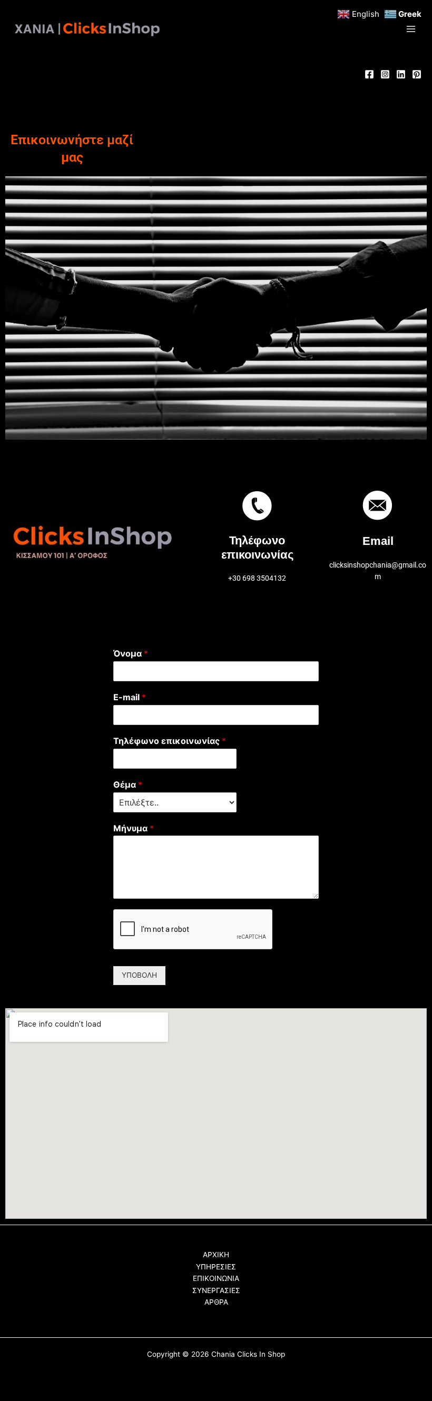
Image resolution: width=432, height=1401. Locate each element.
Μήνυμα (133, 828)
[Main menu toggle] (411, 29)
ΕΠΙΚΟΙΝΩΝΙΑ (216, 1278)
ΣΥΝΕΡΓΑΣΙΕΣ (216, 1290)
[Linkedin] (401, 74)
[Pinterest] (416, 74)
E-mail (129, 697)
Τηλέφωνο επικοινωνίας (169, 741)
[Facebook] (369, 74)
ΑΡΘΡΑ (216, 1302)
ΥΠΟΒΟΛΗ (139, 975)
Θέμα (127, 784)
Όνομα (130, 653)
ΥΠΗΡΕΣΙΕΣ (216, 1267)
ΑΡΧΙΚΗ (216, 1254)
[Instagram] (385, 74)
